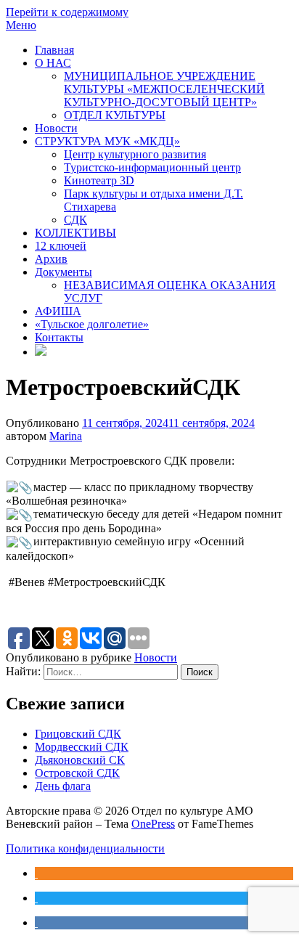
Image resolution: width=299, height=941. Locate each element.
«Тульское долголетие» (92, 324)
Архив (51, 259)
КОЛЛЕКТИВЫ (75, 233)
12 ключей (60, 246)
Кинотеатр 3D (99, 180)
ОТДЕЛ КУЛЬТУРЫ (114, 115)
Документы (63, 272)
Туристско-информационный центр (152, 167)
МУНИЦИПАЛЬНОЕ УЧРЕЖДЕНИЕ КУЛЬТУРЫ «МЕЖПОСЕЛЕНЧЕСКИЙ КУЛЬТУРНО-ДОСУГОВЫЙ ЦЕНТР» (164, 89)
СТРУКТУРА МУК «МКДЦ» (107, 141)
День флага (63, 786)
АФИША (58, 311)
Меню (21, 25)
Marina (65, 436)
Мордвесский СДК (81, 747)
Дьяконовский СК (80, 760)
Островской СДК (77, 773)
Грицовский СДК (78, 734)
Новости (56, 128)
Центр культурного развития (135, 154)
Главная (54, 50)
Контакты (59, 337)
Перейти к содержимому (67, 12)
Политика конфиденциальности (85, 848)
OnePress (153, 824)
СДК (75, 219)
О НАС (53, 63)
